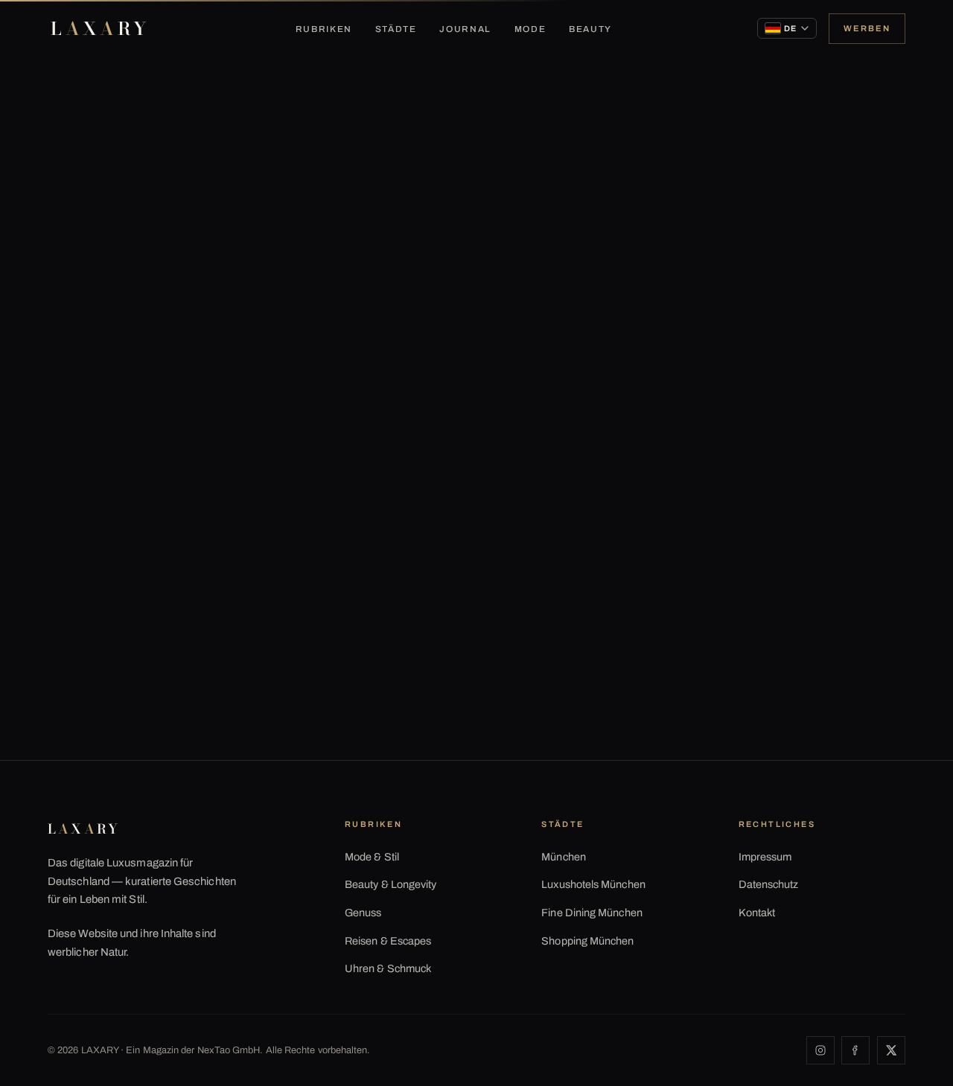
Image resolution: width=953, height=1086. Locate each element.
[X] (891, 1050)
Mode (530, 29)
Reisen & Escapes (388, 941)
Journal (465, 29)
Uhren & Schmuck (388, 968)
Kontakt (757, 913)
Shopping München (587, 941)
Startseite (79, 131)
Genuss (363, 913)
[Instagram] (820, 1050)
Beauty (590, 29)
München (563, 857)
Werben (867, 28)
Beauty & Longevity (390, 884)
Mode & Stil (372, 857)
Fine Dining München (592, 913)
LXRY (100, 28)
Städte (396, 29)
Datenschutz (769, 884)
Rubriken (324, 29)
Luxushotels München (593, 884)
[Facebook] (855, 1050)
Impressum (765, 857)
